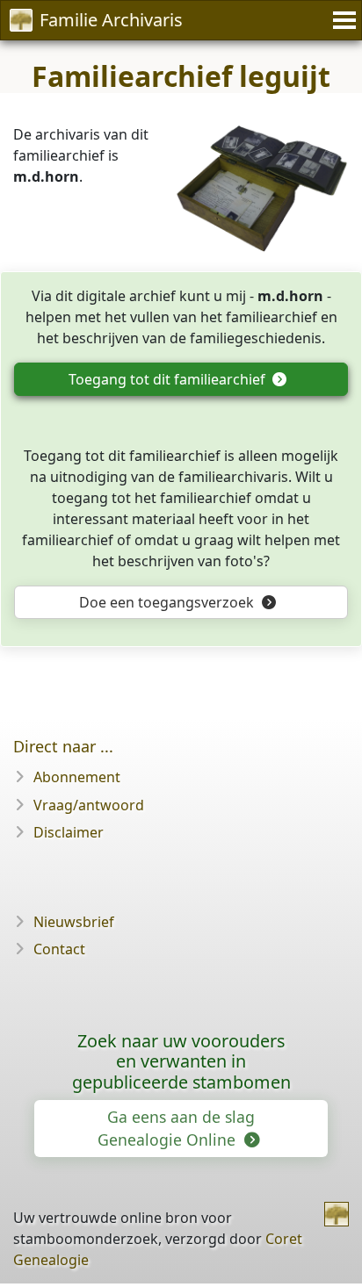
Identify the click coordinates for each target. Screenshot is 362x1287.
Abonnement (76, 777)
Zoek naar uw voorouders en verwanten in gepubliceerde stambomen (181, 1062)
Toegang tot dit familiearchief (169, 379)
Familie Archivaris (111, 20)
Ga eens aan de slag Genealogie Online (176, 1128)
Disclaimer (68, 832)
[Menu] (341, 20)
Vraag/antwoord (88, 805)
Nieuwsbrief (73, 921)
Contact (59, 949)
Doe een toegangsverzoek (168, 602)
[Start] (336, 1214)
